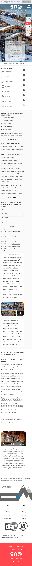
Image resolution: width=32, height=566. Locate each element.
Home (2, 10)
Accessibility (24, 515)
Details (16, 63)
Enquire (16, 562)
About (24, 505)
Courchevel (4, 12)
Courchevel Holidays (7, 419)
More (21, 63)
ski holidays (24, 478)
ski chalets (4, 480)
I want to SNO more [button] (6, 2)
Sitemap (24, 518)
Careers (24, 508)
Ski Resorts (17, 10)
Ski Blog (8, 512)
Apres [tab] (22, 444)
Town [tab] (5, 444)
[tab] (3, 359)
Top (2, 63)
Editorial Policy (8, 518)
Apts (10, 423)
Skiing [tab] (13, 444)
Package (11, 63)
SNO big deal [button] (26, 2)
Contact (8, 508)
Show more (12, 139)
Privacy (24, 512)
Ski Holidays (9, 10)
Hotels (3, 423)
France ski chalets (16, 480)
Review (6, 63)
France (24, 10)
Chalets (19, 419)
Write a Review (15, 56)
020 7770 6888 (14, 546)
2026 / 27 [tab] (12, 227)
